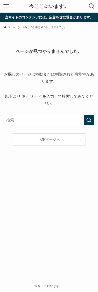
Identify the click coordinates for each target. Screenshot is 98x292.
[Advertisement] (49, 223)
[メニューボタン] (6, 6)
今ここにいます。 (49, 6)
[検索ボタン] (91, 6)
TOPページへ (49, 140)
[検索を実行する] (89, 120)
